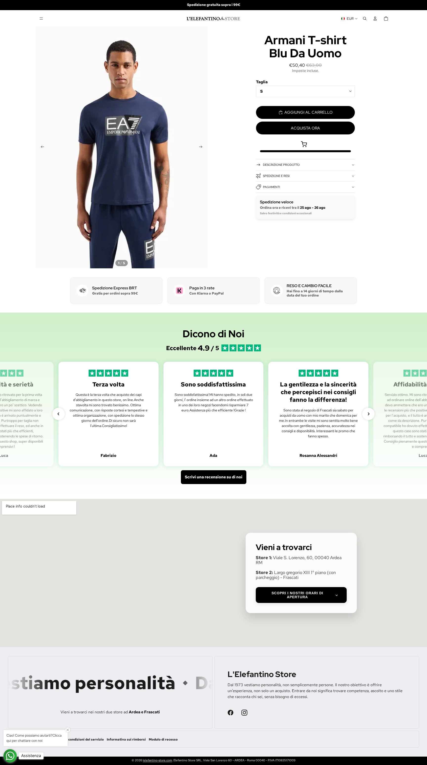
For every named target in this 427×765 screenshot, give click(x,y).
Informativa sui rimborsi (126, 739)
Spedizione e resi (276, 176)
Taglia (262, 82)
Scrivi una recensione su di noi (213, 477)
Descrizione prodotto (281, 165)
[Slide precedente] (41, 147)
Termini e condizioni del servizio (78, 739)
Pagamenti (271, 187)
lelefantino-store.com (157, 760)
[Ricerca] (364, 18)
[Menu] (41, 18)
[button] (58, 414)
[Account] (375, 18)
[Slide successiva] (202, 147)
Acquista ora (305, 127)
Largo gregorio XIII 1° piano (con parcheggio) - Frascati (296, 575)
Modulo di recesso (163, 739)
